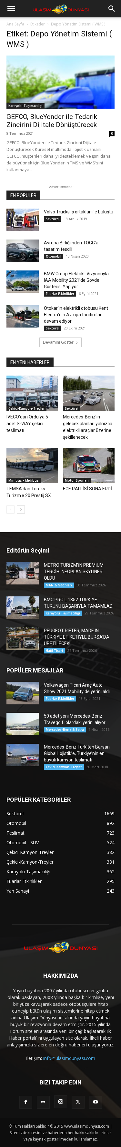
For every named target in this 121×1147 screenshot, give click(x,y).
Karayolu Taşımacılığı (25, 105)
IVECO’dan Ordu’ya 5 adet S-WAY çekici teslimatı (27, 423)
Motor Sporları (77, 480)
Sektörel (52, 219)
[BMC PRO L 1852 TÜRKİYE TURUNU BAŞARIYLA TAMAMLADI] (22, 607)
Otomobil (53, 256)
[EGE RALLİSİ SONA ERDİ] (89, 465)
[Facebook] (25, 1102)
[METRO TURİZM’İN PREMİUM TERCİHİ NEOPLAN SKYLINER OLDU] (22, 573)
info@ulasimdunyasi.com (69, 1058)
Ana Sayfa (15, 24)
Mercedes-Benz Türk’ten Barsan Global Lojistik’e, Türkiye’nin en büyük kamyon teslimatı (77, 753)
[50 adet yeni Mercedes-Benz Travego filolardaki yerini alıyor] (22, 724)
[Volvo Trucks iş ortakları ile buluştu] (22, 220)
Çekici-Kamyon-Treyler (26, 408)
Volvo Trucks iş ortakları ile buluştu (78, 211)
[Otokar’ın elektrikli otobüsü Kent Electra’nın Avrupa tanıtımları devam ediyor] (22, 316)
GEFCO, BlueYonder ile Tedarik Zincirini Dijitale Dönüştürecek (51, 121)
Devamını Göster (58, 342)
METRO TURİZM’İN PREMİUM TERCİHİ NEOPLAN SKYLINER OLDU (74, 572)
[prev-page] (10, 509)
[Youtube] (95, 1102)
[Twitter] (78, 1102)
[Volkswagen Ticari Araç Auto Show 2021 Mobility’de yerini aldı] (22, 693)
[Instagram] (60, 1101)
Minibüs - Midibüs (23, 480)
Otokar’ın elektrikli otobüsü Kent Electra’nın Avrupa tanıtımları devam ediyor (76, 315)
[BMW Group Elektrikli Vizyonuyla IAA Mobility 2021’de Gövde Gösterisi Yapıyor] (22, 281)
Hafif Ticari (54, 650)
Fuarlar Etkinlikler (60, 293)
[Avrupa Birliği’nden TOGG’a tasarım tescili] (22, 251)
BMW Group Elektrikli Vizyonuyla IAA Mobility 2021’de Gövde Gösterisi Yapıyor (76, 280)
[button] (11, 8)
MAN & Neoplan (59, 585)
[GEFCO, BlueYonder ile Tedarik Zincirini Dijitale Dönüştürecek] (60, 82)
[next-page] (21, 509)
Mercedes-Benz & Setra (65, 729)
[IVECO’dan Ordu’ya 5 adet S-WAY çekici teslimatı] (32, 393)
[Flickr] (43, 1102)
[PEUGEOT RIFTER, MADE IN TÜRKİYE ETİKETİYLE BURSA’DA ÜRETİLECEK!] (22, 638)
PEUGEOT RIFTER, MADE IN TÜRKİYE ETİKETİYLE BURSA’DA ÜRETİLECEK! (76, 637)
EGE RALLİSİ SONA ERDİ (87, 488)
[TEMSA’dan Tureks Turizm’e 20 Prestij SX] (32, 465)
